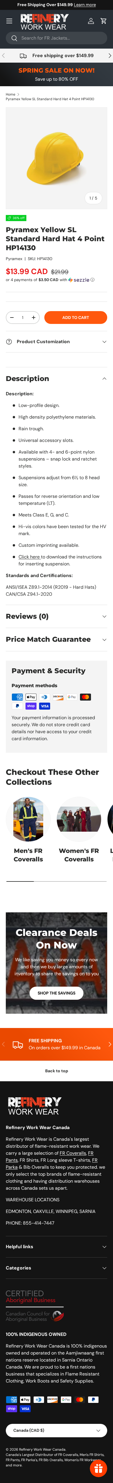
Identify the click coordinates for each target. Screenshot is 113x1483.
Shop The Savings (56, 993)
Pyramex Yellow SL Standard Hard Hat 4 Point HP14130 (50, 99)
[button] (103, 21)
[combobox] (56, 38)
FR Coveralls (73, 1153)
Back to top (56, 1070)
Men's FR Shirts (92, 1454)
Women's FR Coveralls (79, 855)
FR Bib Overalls (51, 1460)
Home (10, 94)
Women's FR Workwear (82, 1460)
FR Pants (13, 1460)
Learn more (85, 4)
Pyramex (14, 258)
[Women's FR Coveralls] (79, 819)
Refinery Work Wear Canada (42, 1449)
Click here (30, 557)
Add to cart (75, 317)
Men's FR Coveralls (28, 855)
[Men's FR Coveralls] (28, 819)
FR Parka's (29, 1460)
